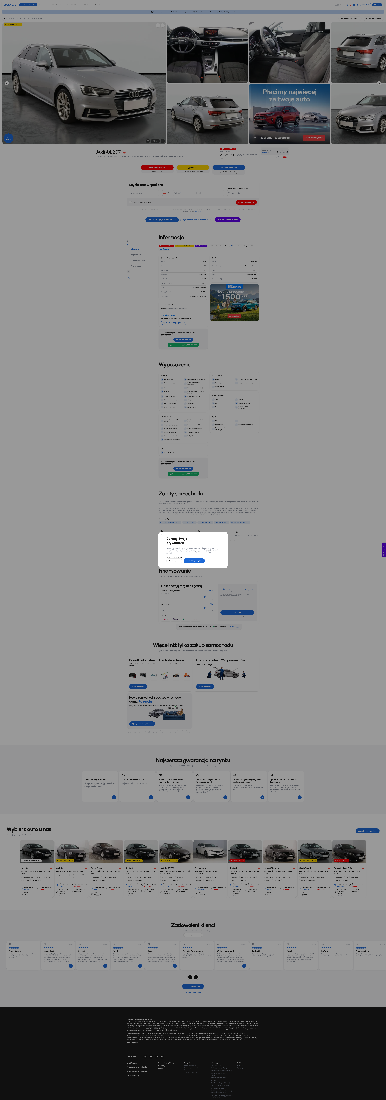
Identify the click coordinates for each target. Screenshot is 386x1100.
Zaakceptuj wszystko (194, 561)
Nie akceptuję (174, 561)
